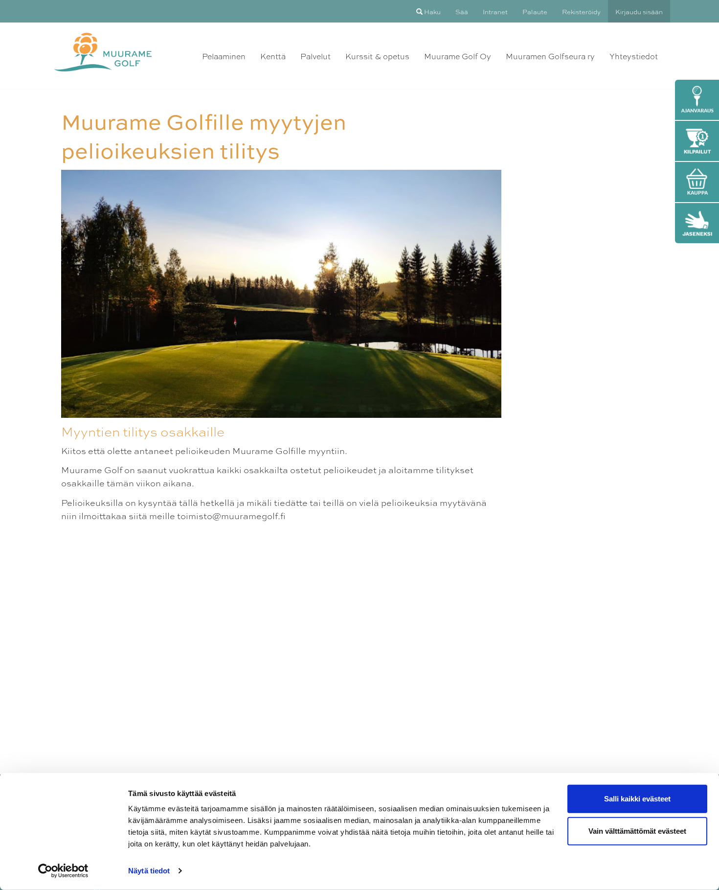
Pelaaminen (224, 56)
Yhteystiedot (633, 56)
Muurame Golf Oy (457, 56)
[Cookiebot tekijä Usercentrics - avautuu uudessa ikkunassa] (63, 871)
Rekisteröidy (581, 11)
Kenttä (273, 56)
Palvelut (315, 56)
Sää (461, 11)
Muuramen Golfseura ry (550, 56)
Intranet (495, 11)
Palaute (534, 11)
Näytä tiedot (149, 871)
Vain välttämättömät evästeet (637, 830)
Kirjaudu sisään (639, 11)
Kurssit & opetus (377, 56)
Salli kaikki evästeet (637, 799)
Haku (432, 11)
